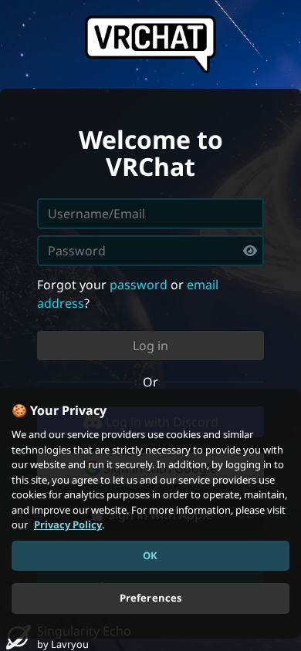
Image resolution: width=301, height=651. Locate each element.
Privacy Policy (68, 524)
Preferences (150, 598)
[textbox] (150, 250)
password (138, 284)
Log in (150, 345)
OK (150, 555)
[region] (150, 514)
